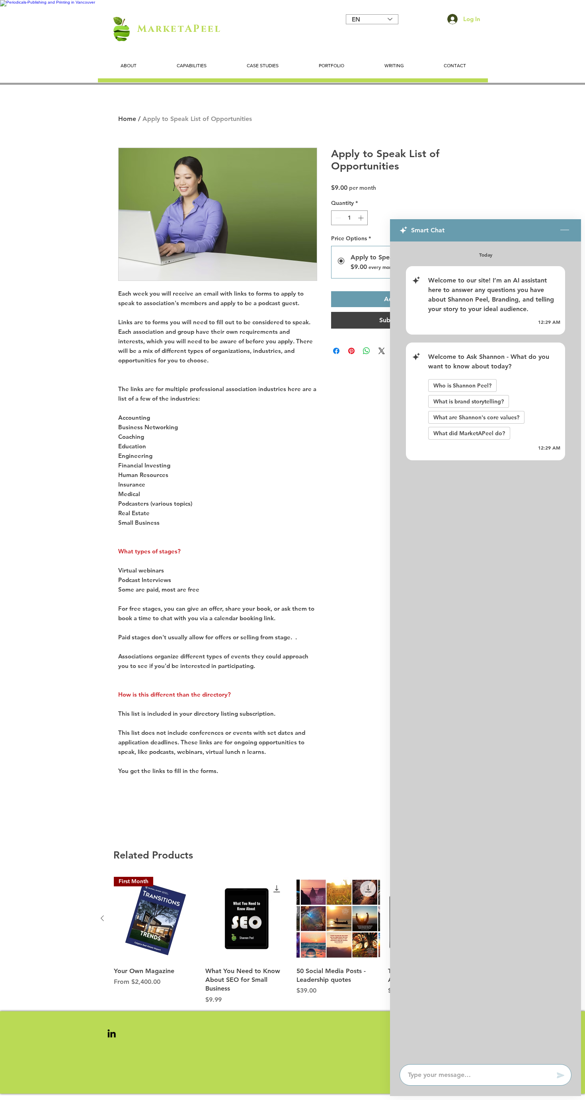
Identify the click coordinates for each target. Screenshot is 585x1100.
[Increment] (362, 218)
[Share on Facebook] (336, 351)
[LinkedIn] (111, 1033)
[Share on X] (381, 351)
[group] (293, 940)
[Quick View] (247, 918)
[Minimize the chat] (564, 230)
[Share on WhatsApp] (366, 351)
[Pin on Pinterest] (351, 351)
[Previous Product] (102, 918)
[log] (485, 650)
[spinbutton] (349, 218)
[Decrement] (337, 218)
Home (127, 119)
